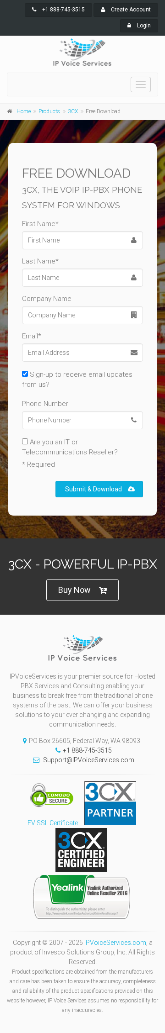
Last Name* (40, 261)
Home (23, 111)
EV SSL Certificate (53, 823)
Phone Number (45, 404)
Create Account (130, 9)
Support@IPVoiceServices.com (88, 760)
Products (49, 111)
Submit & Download (93, 489)
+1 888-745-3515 (63, 9)
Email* (31, 336)
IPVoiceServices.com (115, 942)
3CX (73, 111)
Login (143, 25)
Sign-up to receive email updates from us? (77, 379)
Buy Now (74, 590)
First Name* (40, 224)
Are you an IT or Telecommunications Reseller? (70, 447)
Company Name (47, 299)
